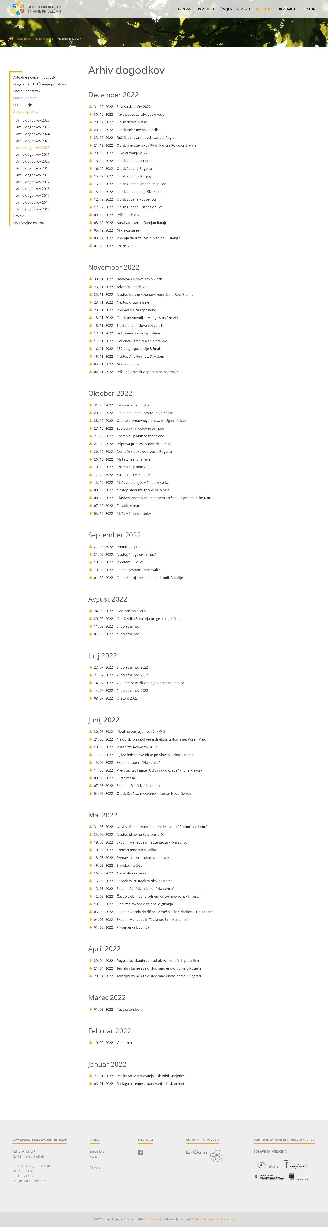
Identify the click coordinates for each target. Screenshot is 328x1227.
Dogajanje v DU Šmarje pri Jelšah (39, 84)
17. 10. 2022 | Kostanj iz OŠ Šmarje (122, 474)
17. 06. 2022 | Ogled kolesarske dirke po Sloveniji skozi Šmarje (144, 755)
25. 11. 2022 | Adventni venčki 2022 (122, 287)
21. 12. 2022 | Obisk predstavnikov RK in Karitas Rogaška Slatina (145, 145)
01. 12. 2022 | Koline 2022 (114, 246)
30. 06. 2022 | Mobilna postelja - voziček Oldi (130, 731)
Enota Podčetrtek (26, 91)
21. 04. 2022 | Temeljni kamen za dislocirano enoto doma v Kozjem (147, 968)
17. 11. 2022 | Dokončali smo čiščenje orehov (130, 341)
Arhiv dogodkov (41, 38)
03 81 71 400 (43, 1166)
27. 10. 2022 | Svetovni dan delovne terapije (129, 428)
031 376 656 (25, 1171)
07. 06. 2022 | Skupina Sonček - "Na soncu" (128, 785)
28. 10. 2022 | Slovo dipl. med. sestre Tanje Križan (133, 412)
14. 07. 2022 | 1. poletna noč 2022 (121, 690)
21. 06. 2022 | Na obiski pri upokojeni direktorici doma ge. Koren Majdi (150, 739)
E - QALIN (308, 9)
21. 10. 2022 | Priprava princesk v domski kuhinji (133, 443)
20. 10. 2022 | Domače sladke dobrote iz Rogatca (133, 451)
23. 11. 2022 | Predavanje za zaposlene (125, 310)
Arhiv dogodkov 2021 (33, 154)
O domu (185, 9)
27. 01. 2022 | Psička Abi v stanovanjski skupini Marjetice (139, 1076)
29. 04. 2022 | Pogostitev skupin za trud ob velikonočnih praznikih (146, 960)
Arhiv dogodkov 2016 (33, 188)
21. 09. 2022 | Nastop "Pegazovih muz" (125, 554)
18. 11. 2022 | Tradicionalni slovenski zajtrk (128, 325)
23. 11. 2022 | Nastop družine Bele (121, 302)
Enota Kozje (22, 104)
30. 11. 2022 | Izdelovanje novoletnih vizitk (128, 279)
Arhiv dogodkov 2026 (33, 120)
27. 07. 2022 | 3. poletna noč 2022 (121, 667)
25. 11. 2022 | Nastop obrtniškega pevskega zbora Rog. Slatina (143, 294)
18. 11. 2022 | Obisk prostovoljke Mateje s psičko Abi (136, 317)
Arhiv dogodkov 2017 (33, 181)
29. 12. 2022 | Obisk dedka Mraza (120, 122)
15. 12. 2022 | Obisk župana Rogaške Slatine (129, 191)
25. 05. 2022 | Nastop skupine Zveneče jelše (129, 834)
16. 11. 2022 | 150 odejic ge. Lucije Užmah (127, 348)
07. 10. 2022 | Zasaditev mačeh (119, 505)
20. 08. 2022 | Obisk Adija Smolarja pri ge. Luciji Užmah (138, 618)
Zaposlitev (97, 1151)
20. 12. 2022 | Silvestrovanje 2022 (120, 153)
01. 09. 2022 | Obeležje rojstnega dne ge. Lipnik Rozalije (138, 577)
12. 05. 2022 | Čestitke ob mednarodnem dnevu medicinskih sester (147, 896)
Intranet (154, 1219)
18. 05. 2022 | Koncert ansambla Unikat (125, 850)
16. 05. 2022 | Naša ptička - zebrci (121, 873)
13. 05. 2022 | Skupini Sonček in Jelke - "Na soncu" (134, 888)
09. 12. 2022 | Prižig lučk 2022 (117, 215)
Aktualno (264, 9)
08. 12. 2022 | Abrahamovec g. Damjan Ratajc (130, 222)
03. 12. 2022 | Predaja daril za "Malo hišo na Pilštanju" (137, 238)
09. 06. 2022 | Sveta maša (114, 778)
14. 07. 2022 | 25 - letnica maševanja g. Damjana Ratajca (139, 683)
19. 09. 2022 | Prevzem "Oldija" (119, 562)
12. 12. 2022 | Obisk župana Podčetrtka (125, 199)
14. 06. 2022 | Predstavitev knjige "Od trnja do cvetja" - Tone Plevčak (148, 770)
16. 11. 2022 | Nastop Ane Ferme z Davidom (129, 356)
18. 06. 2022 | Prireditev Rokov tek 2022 (125, 747)
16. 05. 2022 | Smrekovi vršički (118, 865)
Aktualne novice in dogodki (34, 77)
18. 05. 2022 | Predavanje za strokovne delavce (131, 857)
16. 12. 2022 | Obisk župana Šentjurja (124, 160)
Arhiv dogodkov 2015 (33, 195)
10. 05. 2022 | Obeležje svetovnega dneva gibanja (133, 904)
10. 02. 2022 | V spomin (113, 1042)
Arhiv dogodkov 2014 (33, 202)
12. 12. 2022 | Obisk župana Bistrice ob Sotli (129, 207)
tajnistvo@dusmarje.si (31, 1181)
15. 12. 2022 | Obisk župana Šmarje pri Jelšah (130, 184)
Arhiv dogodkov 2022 (33, 147)
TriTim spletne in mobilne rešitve (213, 1219)
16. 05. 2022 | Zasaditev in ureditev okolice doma (133, 880)
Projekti (19, 216)
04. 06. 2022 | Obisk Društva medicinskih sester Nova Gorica (142, 793)
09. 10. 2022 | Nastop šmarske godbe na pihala (132, 490)
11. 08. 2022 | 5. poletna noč (117, 626)
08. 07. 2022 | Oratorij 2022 (116, 698)
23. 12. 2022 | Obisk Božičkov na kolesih (126, 129)
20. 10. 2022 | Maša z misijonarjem (122, 459)
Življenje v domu (235, 9)
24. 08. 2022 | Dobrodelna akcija (120, 611)
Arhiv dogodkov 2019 (33, 168)
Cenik (93, 1157)
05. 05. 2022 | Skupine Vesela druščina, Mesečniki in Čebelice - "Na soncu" (153, 911)
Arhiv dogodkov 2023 (33, 140)
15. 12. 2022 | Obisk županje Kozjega (123, 176)
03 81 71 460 (24, 1166)
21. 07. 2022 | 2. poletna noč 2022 (121, 675)
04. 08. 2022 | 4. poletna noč (117, 634)
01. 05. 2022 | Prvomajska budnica (121, 927)
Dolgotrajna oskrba (28, 223)
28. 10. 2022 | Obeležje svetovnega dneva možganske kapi (140, 420)
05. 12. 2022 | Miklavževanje (116, 230)
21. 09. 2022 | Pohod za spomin (119, 546)
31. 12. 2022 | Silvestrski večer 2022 (122, 106)
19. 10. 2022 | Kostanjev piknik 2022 (122, 467)
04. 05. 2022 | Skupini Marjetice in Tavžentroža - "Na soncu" (141, 919)
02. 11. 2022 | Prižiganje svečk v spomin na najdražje (136, 371)
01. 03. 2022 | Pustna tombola (118, 1009)
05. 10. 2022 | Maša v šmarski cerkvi (123, 513)
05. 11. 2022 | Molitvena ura (116, 364)
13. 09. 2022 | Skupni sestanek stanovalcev (128, 570)
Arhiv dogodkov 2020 (33, 161)
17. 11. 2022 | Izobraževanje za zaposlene (127, 333)
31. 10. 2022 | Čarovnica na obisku (121, 405)
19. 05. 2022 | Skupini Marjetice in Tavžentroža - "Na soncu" (141, 842)
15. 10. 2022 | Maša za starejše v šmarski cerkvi (132, 482)
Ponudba (206, 9)
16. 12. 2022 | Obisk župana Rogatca (123, 168)
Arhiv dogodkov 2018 (33, 175)
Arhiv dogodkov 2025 (33, 127)
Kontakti (287, 9)
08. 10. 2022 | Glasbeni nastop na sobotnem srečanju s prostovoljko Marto (154, 498)
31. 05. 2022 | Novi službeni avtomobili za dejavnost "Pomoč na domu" (150, 826)
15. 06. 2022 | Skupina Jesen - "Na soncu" (127, 762)
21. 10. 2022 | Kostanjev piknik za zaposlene (129, 436)
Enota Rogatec (24, 98)
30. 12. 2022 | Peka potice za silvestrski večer (130, 114)
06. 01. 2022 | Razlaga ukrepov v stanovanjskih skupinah (139, 1083)
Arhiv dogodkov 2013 (33, 209)
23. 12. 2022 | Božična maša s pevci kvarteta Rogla (134, 137)
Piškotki (95, 1167)
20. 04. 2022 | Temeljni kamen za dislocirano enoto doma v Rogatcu (148, 976)
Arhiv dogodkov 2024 (33, 134)
